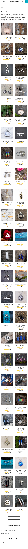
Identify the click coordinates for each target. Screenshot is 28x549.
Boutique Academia (11, 545)
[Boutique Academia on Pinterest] (14, 538)
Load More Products (14, 518)
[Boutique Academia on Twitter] (9, 538)
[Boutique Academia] (14, 1)
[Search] (23, 1)
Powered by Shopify (19, 545)
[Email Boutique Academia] (19, 538)
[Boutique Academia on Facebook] (12, 538)
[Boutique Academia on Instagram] (16, 538)
